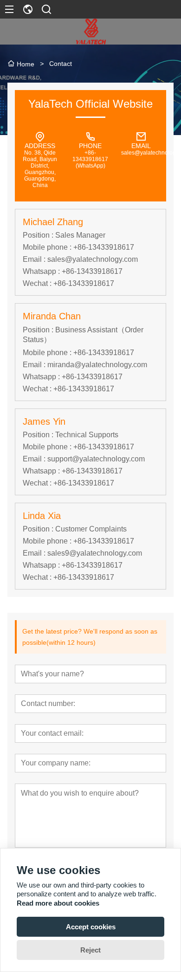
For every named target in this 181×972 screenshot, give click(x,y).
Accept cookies (91, 927)
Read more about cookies (58, 903)
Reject (90, 950)
